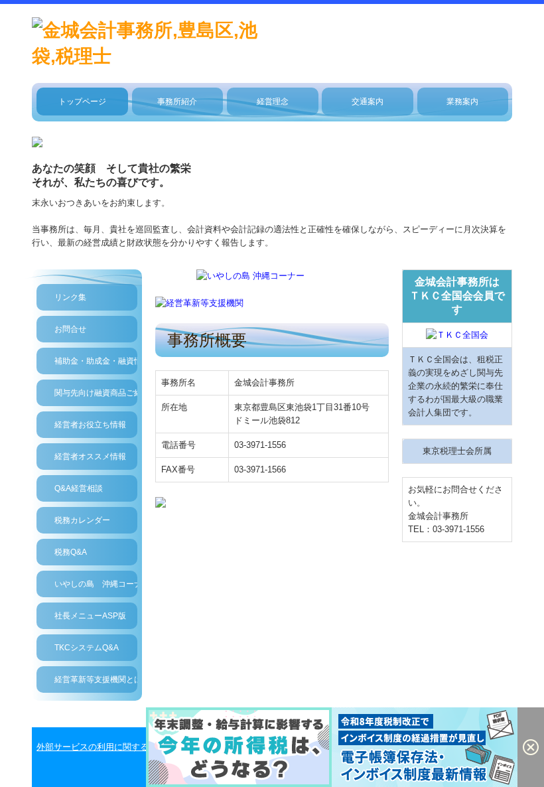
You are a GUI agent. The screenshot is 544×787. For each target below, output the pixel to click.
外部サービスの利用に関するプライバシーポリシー (135, 747)
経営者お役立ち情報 (90, 424)
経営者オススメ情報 (90, 456)
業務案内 (462, 101)
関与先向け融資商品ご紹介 (96, 392)
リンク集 (70, 297)
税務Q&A (70, 552)
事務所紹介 (177, 101)
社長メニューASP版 (90, 615)
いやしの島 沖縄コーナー (96, 584)
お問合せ (70, 329)
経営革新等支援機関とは (96, 679)
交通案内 (367, 101)
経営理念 (273, 101)
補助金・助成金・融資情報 (96, 361)
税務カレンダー (82, 520)
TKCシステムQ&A (86, 647)
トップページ (82, 101)
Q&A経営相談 (78, 488)
